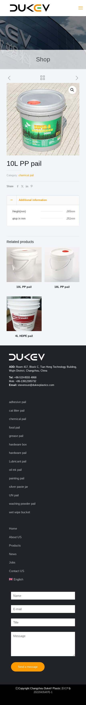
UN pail (14, 495)
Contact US (16, 571)
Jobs (12, 562)
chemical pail (26, 175)
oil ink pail (15, 469)
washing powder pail (22, 503)
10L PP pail (24, 286)
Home (13, 528)
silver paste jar (18, 486)
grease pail (16, 436)
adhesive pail (17, 402)
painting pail (16, 478)
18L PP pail (62, 286)
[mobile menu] (80, 8)
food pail (14, 427)
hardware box (18, 444)
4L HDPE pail (24, 335)
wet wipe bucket (19, 512)
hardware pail (17, 452)
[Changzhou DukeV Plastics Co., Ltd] (43, 8)
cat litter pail (16, 410)
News (13, 554)
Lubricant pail (17, 461)
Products (15, 545)
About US (15, 537)
